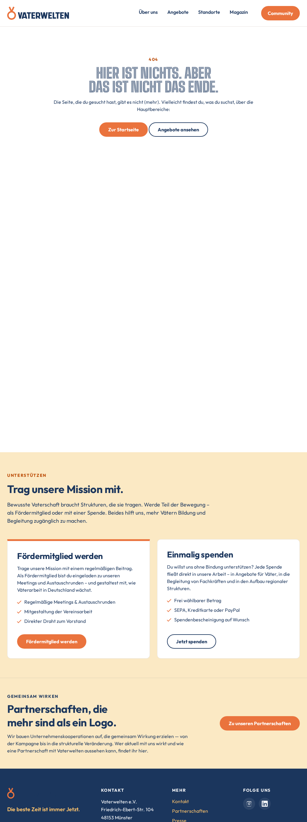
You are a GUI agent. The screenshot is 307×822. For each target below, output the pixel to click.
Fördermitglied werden (51, 641)
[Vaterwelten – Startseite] (38, 13)
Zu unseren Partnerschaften (260, 723)
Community (280, 13)
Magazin (239, 12)
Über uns (148, 12)
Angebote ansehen (178, 130)
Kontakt (180, 801)
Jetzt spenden (191, 641)
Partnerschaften (190, 811)
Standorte (209, 12)
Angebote (178, 12)
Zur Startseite (123, 130)
